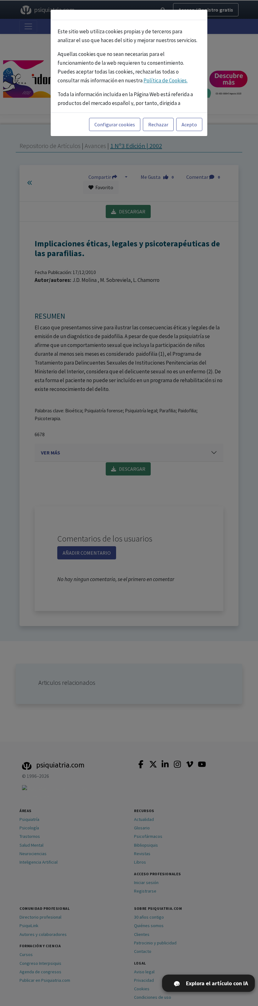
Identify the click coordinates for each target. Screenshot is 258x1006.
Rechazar (158, 124)
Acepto (189, 124)
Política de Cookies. (165, 80)
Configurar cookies (114, 124)
